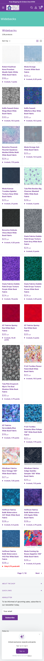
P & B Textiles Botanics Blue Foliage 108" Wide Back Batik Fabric (33, 431)
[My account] (36, 7)
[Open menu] (3, 7)
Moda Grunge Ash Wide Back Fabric (31, 148)
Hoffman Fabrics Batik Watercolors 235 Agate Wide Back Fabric (31, 514)
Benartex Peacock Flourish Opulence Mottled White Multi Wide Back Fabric (10, 151)
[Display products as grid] (37, 41)
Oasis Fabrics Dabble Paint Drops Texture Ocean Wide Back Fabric (33, 288)
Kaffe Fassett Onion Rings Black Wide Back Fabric (10, 111)
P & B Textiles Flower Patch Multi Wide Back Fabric (33, 369)
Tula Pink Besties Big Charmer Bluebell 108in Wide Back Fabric (32, 193)
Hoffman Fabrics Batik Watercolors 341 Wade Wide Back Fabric (11, 514)
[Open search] (31, 7)
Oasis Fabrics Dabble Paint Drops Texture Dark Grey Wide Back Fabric (33, 240)
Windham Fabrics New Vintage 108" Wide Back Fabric (9, 471)
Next (38, 573)
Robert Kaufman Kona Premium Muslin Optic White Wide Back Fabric (10, 71)
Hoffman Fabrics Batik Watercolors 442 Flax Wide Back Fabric (10, 555)
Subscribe (10, 618)
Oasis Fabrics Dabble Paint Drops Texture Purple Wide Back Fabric (11, 288)
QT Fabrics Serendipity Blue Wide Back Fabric (9, 428)
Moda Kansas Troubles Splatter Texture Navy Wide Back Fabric (10, 193)
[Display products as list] (41, 41)
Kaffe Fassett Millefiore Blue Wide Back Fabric (32, 111)
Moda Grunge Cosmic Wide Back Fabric (32, 69)
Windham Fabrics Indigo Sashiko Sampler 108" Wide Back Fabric (32, 472)
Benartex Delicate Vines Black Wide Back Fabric (9, 232)
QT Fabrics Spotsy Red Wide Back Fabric (9, 328)
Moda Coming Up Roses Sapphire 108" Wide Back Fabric (33, 554)
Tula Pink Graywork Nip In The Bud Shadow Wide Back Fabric (10, 388)
